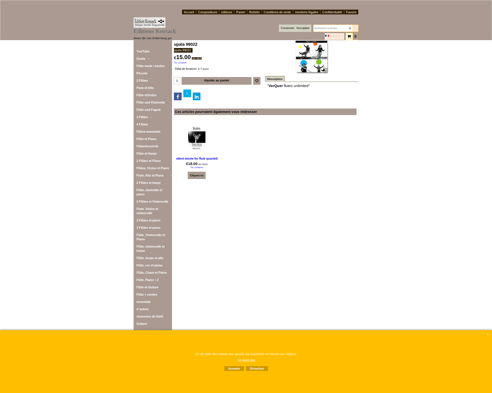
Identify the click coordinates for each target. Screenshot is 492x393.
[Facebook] (178, 96)
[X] (187, 93)
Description (275, 78)
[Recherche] (355, 28)
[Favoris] (256, 81)
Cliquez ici (197, 175)
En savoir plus (246, 359)
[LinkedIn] (196, 96)
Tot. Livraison (180, 62)
